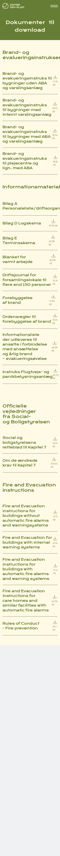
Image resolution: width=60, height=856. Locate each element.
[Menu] (54, 5)
